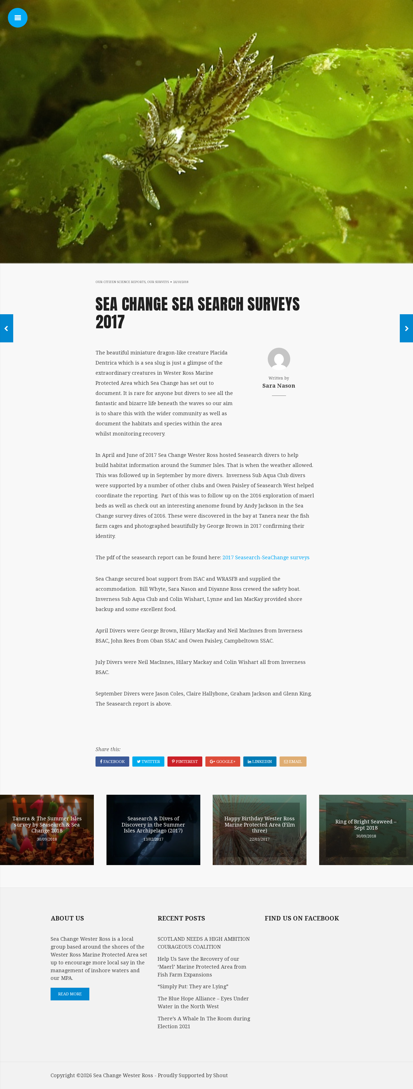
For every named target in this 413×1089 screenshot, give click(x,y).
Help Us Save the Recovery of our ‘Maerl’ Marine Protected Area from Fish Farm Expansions (202, 967)
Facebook (113, 761)
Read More (70, 994)
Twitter (150, 761)
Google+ (225, 761)
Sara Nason (278, 386)
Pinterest (186, 761)
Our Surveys (158, 282)
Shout (220, 1075)
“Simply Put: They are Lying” (193, 986)
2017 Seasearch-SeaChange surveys (266, 557)
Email (295, 761)
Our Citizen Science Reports (121, 282)
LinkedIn (261, 761)
